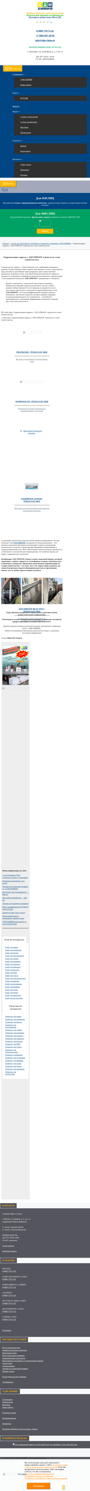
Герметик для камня (13, 1016)
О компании (17, 74)
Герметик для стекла (13, 1047)
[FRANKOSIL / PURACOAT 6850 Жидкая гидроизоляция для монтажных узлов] (31, 340)
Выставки (24, 127)
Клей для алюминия (13, 950)
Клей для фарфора (12, 987)
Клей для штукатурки (14, 998)
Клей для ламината (13, 967)
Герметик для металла (14, 1041)
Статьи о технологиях (29, 117)
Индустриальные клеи (11, 1348)
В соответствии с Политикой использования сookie (46, 1466)
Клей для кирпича (12, 964)
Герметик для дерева (13, 1030)
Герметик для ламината (14, 1039)
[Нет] (63, 1487)
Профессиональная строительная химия (45, 13)
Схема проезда (8, 1246)
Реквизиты (24, 170)
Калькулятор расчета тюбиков (14, 1377)
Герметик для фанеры (13, 1055)
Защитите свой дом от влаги (13, 913)
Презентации (25, 133)
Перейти (45, 231)
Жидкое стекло (8, 1371)
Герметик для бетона (13, 1022)
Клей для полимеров (13, 984)
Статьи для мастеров (28, 122)
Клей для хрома (11, 990)
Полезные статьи (9, 1413)
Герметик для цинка (13, 1066)
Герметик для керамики (14, 1033)
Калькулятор (25, 151)
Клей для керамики (13, 961)
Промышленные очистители (13, 1358)
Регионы (23, 175)
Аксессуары (7, 1363)
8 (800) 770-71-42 (45, 30)
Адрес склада (25, 165)
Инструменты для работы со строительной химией (22, 1361)
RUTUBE (24, 98)
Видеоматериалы (9, 1418)
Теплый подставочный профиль (15, 1369)
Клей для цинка (11, 993)
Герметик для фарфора (14, 1061)
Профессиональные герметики (14, 1350)
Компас (23, 146)
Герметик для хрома (13, 1064)
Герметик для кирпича (14, 1036)
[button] (5, 190)
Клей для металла (12, 970)
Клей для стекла (11, 976)
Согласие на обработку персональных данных (45, 1478)
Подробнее (6, 1330)
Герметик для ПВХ (13, 1044)
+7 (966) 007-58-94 (45, 35)
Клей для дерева (11, 959)
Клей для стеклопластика (15, 978)
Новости (16, 106)
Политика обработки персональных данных (20, 1429)
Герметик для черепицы (14, 1069)
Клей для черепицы (13, 995)
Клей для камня (11, 947)
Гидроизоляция (8, 1366)
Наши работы (25, 85)
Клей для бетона (11, 953)
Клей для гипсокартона (14, 956)
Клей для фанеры (12, 981)
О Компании (7, 1400)
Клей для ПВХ (11, 973)
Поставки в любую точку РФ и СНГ (45, 17)
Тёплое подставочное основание (15, 904)
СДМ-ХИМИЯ (26, 80)
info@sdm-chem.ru (45, 40)
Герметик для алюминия (15, 1019)
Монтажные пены (9, 1353)
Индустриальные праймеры (13, 1356)
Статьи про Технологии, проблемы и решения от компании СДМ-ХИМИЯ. (41, 244)
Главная (5, 244)
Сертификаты (7, 1382)
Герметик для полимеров (15, 1058)
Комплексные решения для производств (45, 15)
